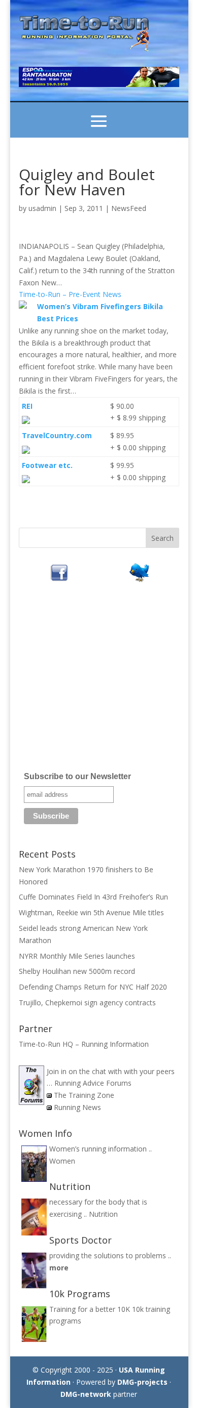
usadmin (42, 208)
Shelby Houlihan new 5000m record (77, 971)
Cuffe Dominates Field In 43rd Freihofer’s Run (93, 897)
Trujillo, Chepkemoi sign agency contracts (87, 1002)
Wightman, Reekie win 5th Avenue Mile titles (91, 912)
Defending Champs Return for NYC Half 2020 (93, 987)
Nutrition (103, 1214)
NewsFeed (128, 208)
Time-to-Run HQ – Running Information (84, 1044)
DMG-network (85, 1394)
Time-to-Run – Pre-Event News (70, 294)
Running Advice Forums (92, 1083)
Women (62, 1161)
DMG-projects (142, 1382)
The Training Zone (84, 1095)
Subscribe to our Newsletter (77, 776)
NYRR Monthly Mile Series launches (77, 956)
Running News (77, 1107)
